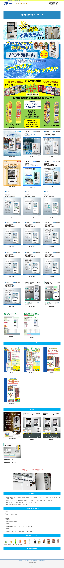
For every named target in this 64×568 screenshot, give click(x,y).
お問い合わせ (26, 560)
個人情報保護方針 (34, 560)
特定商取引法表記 (42, 560)
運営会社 (20, 560)
